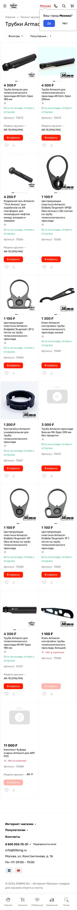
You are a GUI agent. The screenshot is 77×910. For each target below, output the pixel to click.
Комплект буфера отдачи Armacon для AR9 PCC (19, 753)
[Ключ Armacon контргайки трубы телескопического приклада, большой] (57, 610)
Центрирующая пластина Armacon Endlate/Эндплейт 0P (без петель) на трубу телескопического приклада (17, 540)
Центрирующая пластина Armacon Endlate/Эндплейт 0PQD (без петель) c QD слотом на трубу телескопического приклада (57, 211)
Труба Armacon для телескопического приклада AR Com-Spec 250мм (56, 94)
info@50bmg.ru (16, 850)
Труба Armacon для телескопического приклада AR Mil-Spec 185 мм (17, 643)
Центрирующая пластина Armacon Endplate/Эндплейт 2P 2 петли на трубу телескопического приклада (19, 331)
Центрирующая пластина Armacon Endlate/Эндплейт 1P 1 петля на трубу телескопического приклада (55, 540)
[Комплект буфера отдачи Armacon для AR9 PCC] (19, 721)
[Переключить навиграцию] (4, 6)
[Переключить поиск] (64, 6)
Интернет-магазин (19, 824)
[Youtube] (18, 871)
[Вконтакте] (9, 871)
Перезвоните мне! (44, 844)
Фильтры (14, 36)
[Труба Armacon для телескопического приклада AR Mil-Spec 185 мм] (19, 610)
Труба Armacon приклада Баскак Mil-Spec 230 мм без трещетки (57, 432)
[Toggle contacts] (55, 6)
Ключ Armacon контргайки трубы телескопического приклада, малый (53, 327)
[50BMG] (13, 5)
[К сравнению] (13, 145)
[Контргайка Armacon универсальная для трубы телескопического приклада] (19, 400)
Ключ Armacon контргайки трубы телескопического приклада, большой (53, 643)
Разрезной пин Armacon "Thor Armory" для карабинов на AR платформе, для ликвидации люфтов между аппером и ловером (19, 211)
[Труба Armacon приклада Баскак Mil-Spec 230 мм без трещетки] (57, 400)
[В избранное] (6, 145)
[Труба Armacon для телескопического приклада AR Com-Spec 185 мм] (19, 61)
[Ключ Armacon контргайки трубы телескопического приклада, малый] (57, 294)
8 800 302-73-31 (16, 844)
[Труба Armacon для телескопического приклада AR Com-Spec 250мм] (57, 61)
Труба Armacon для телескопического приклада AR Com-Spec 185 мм (18, 94)
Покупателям (15, 830)
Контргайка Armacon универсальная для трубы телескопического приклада (17, 435)
